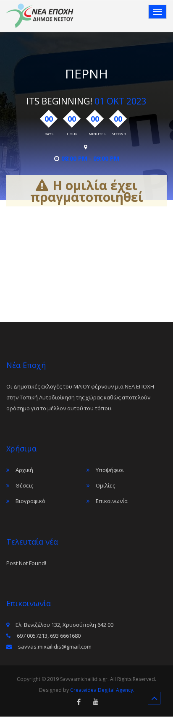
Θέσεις (24, 485)
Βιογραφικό (30, 501)
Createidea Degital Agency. (102, 690)
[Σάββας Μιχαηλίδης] (39, 15)
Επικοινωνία (112, 501)
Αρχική (24, 470)
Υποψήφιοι (110, 470)
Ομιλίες (105, 485)
